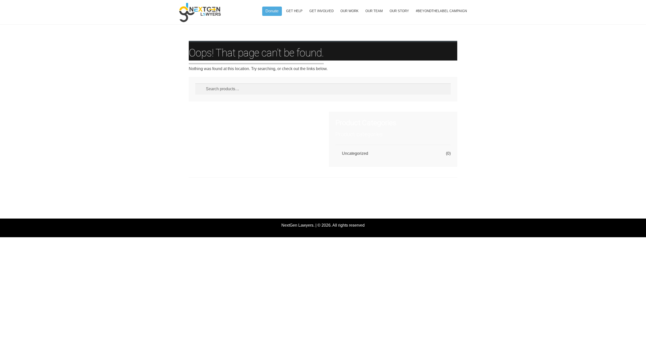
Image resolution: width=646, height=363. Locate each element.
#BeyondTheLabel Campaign (441, 11)
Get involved (321, 11)
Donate (272, 11)
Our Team (374, 11)
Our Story (399, 11)
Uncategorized (355, 153)
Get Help (294, 11)
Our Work (349, 11)
